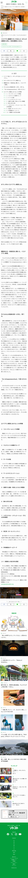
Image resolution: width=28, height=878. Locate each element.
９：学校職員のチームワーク (12, 110)
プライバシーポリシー (14, 862)
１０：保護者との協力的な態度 (13, 112)
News (14, 854)
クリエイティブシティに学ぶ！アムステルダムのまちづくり (11, 46)
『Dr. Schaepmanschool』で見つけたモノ (14, 89)
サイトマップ (14, 865)
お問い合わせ (14, 856)
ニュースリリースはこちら (14, 858)
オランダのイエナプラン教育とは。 (13, 80)
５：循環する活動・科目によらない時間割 (15, 101)
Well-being (14, 850)
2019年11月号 (4, 44)
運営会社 (14, 864)
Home (2, 5)
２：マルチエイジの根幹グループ (13, 95)
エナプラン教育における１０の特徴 (13, 92)
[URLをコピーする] (24, 51)
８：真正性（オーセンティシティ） (14, 108)
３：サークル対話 (10, 97)
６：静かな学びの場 (10, 103)
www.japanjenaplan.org (7, 584)
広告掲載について (14, 859)
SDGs (14, 852)
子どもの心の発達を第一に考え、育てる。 (14, 87)
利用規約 (14, 861)
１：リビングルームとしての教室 (13, 93)
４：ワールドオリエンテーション (13, 99)
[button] (4, 51)
